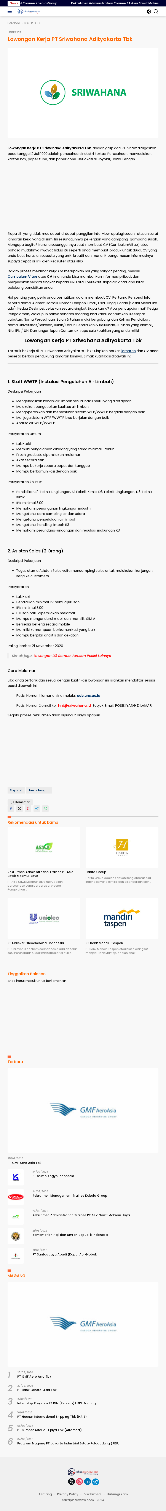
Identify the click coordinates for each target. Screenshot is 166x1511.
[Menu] (10, 11)
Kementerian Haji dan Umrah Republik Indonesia (70, 1235)
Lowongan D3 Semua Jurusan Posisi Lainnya (72, 655)
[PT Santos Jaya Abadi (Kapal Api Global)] (16, 1256)
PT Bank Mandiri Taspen (104, 943)
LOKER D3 (14, 32)
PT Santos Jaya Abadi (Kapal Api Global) (64, 1254)
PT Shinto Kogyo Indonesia (53, 1176)
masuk (31, 981)
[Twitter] (71, 1482)
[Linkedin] (87, 1482)
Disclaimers (92, 1494)
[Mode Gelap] (148, 11)
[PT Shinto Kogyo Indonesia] (16, 1177)
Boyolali (16, 790)
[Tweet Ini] (19, 808)
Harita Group (96, 872)
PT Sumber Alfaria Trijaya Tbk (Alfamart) (49, 1430)
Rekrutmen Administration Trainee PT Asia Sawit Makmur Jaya (108, 3)
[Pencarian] (155, 11)
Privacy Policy (67, 1494)
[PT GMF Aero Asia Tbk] (83, 1110)
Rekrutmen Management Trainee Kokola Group (69, 1196)
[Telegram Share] (37, 808)
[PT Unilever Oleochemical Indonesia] (44, 918)
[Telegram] (95, 1481)
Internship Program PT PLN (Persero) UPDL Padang (56, 1403)
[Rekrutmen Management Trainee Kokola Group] (16, 1197)
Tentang (45, 1494)
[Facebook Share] (11, 808)
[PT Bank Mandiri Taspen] (122, 918)
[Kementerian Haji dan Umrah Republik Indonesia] (16, 1236)
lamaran (128, 350)
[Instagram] (79, 1482)
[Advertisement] (83, 196)
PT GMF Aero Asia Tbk (25, 1163)
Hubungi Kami (117, 1494)
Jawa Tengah (38, 790)
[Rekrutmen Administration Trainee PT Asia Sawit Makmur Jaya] (44, 847)
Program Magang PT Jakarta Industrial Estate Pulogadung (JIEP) (68, 1443)
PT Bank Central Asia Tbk (37, 1390)
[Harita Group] (122, 847)
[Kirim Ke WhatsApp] (45, 808)
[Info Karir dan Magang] (28, 11)
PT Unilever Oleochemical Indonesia (36, 943)
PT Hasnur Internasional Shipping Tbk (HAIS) (52, 1417)
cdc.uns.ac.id (88, 695)
